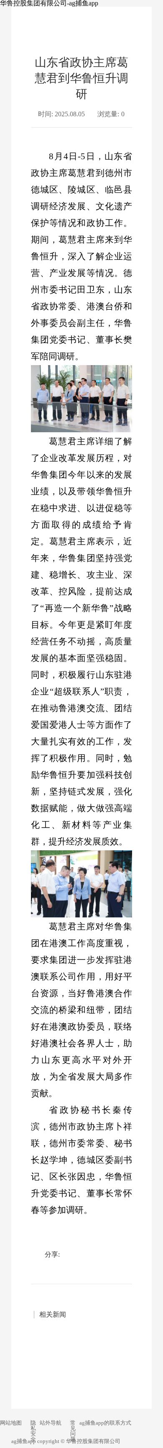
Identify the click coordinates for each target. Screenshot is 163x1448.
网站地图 (11, 1423)
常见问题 (73, 1431)
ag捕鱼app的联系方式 (105, 1423)
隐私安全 (33, 1431)
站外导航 (50, 1423)
